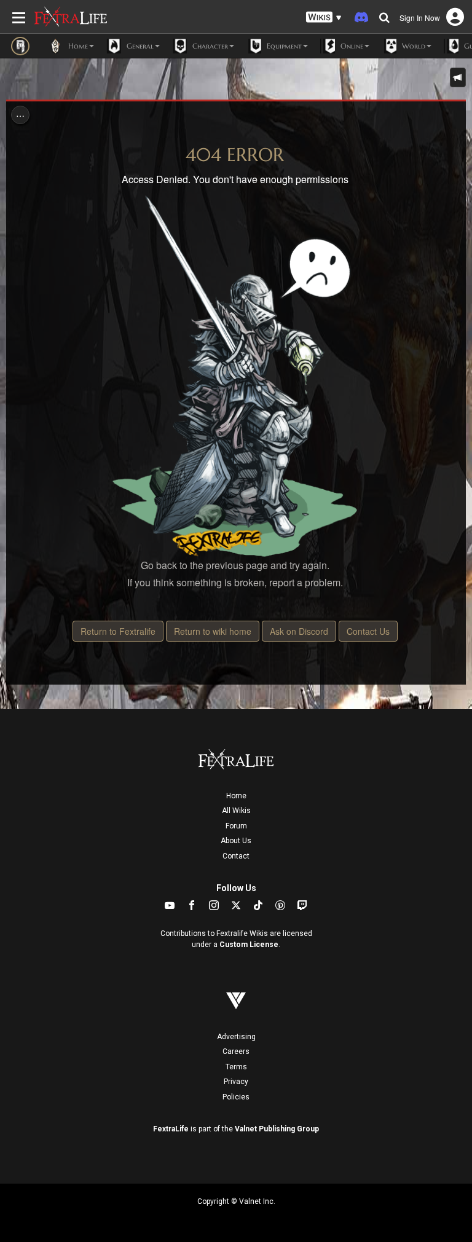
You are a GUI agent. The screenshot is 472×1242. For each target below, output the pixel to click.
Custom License (248, 944)
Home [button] (77, 45)
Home (236, 796)
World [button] (412, 45)
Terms (236, 1067)
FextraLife (171, 1129)
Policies (236, 1097)
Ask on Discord (299, 631)
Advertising (236, 1036)
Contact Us (368, 631)
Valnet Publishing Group (277, 1129)
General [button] (139, 45)
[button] (324, 17)
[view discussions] (458, 77)
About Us (236, 840)
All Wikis (236, 810)
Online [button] (350, 45)
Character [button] (209, 45)
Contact (236, 856)
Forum (236, 826)
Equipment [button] (283, 45)
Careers (236, 1051)
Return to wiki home (212, 631)
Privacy (236, 1081)
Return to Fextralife (118, 631)
